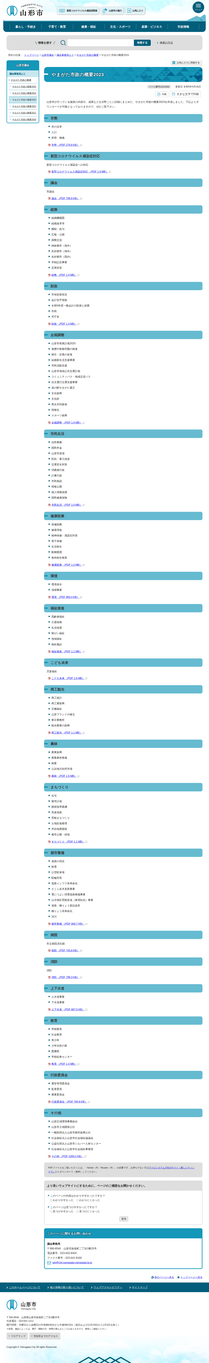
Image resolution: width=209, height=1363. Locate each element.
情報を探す (45, 42)
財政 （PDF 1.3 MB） (64, 323)
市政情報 (183, 26)
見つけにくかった (89, 1211)
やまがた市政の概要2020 (24, 119)
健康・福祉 (88, 26)
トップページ (31, 55)
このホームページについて (24, 1287)
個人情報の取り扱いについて (67, 1287)
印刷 (164, 94)
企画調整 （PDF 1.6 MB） (66, 422)
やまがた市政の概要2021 (24, 113)
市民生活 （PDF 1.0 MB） (66, 504)
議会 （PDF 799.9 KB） (65, 198)
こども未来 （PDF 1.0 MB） (68, 678)
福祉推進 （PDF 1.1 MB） (66, 651)
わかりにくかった (89, 1200)
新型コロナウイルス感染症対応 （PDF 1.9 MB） (79, 171)
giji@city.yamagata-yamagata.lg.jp (72, 1262)
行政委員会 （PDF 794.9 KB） (69, 1101)
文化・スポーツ (120, 26)
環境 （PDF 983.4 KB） (65, 597)
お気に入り (137, 10)
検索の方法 (166, 42)
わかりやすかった (63, 1200)
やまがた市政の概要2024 (24, 93)
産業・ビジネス (152, 26)
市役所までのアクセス (45, 1336)
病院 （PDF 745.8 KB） (65, 950)
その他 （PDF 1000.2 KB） (67, 1156)
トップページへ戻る (191, 1277)
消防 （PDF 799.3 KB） (65, 977)
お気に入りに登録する (188, 62)
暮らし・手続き (25, 26)
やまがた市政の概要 (88, 55)
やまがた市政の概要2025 (24, 86)
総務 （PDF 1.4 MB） (64, 275)
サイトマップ (140, 1287)
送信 (123, 1218)
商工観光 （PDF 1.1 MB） (66, 732)
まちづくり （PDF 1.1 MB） (68, 841)
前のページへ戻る (164, 1277)
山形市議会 (48, 55)
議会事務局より (65, 55)
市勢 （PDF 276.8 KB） (65, 145)
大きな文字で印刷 (188, 94)
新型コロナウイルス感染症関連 (82, 10)
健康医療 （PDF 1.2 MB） (66, 564)
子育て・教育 (57, 26)
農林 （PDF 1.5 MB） (64, 776)
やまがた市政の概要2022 (24, 106)
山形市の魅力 (115, 10)
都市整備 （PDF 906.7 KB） (68, 923)
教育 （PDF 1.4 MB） (64, 1064)
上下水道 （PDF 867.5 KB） (68, 1009)
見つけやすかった (63, 1211)
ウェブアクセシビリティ (108, 1287)
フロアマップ (18, 1336)
